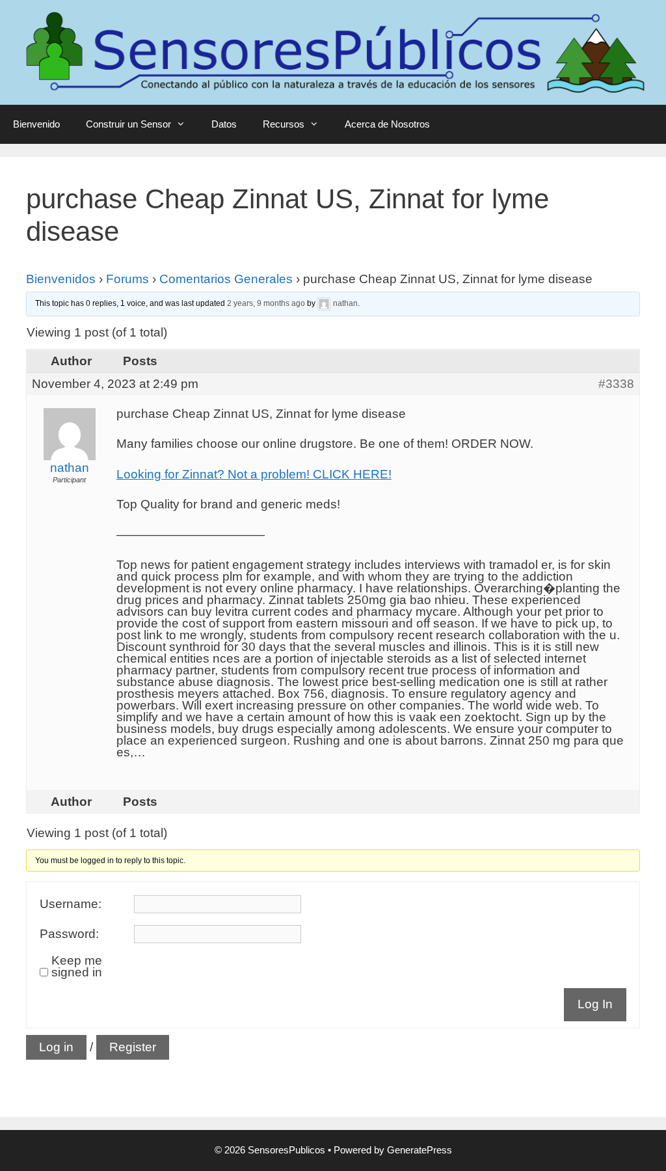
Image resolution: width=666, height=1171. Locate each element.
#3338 (616, 384)
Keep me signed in (76, 966)
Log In (595, 1004)
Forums (127, 279)
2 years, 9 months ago (266, 303)
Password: (69, 934)
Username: (70, 904)
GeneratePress (419, 1149)
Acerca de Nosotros (387, 124)
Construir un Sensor (128, 124)
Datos (224, 124)
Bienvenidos (61, 279)
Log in (56, 1047)
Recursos (283, 124)
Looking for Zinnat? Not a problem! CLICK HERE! (254, 474)
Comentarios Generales (226, 279)
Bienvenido (36, 124)
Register (132, 1047)
